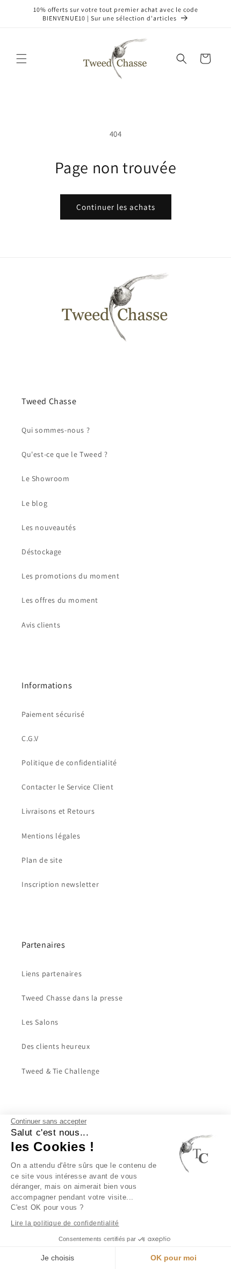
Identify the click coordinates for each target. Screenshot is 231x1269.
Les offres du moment (59, 600)
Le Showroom (45, 478)
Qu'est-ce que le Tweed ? (64, 454)
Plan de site (41, 860)
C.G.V (30, 738)
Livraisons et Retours (58, 811)
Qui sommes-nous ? (55, 430)
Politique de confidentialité (69, 762)
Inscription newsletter (60, 884)
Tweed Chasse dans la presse (71, 998)
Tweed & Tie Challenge (60, 1071)
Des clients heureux (55, 1046)
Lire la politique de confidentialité (65, 1223)
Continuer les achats (115, 207)
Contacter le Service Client (67, 787)
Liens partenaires (51, 973)
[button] (21, 58)
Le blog (34, 503)
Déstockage (41, 551)
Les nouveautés (48, 527)
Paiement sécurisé (52, 714)
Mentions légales (51, 836)
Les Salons (40, 1022)
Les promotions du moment (70, 576)
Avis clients (40, 625)
